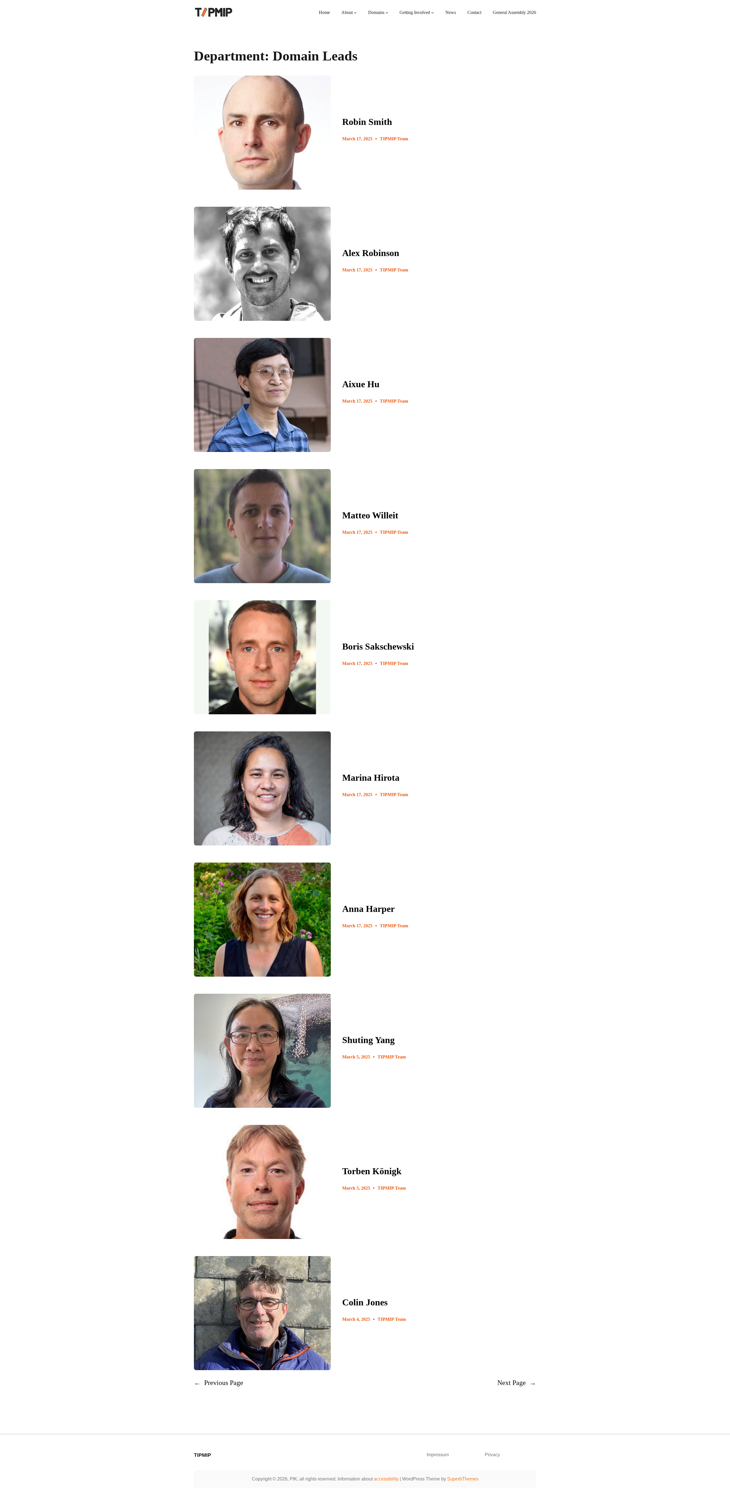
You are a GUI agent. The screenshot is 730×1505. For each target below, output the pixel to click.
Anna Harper (368, 909)
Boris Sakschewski (378, 646)
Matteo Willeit (370, 515)
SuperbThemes (462, 1478)
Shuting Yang (368, 1040)
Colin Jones (365, 1302)
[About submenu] (355, 12)
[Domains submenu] (387, 12)
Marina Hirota (371, 777)
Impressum (438, 1454)
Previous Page (218, 1382)
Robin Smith (367, 122)
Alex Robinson (370, 253)
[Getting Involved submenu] (432, 12)
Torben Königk (372, 1171)
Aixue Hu (361, 384)
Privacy (492, 1454)
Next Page (516, 1382)
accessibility (386, 1478)
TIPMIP (202, 1455)
